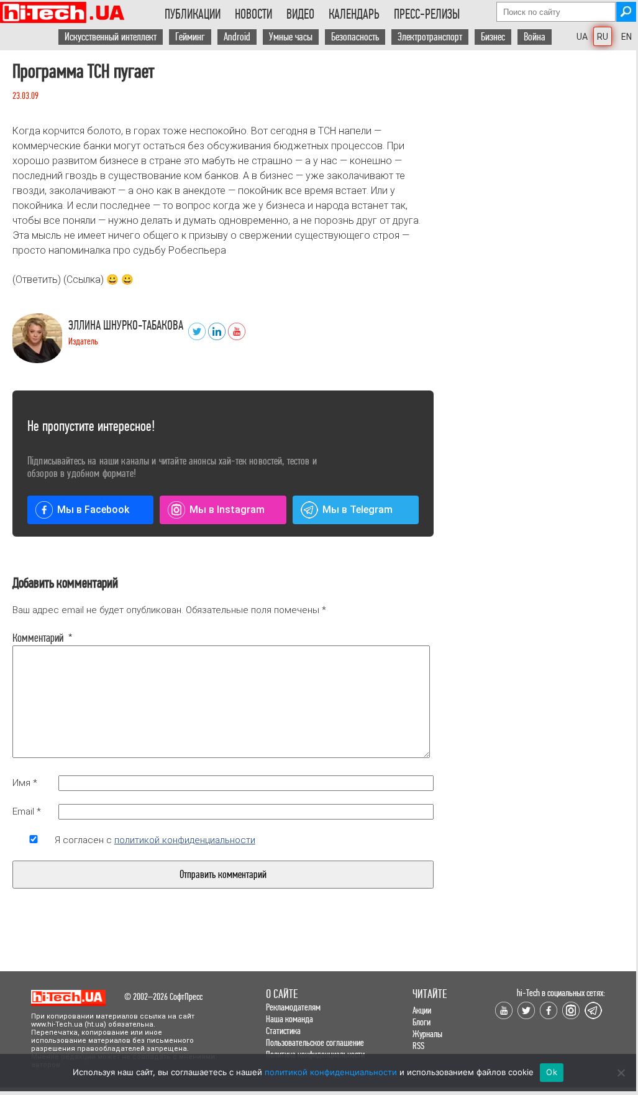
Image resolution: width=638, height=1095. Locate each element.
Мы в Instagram (227, 509)
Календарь (354, 14)
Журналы (427, 1034)
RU (602, 37)
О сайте (282, 994)
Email (26, 811)
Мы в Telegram (357, 509)
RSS (418, 1045)
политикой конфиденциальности (184, 840)
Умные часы (290, 37)
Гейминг (190, 37)
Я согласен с (155, 840)
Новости (253, 14)
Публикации (193, 14)
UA (582, 37)
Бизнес (493, 37)
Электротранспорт (430, 37)
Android (237, 37)
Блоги (421, 1022)
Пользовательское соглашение (315, 1042)
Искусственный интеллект (111, 37)
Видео (300, 14)
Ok (551, 1072)
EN (626, 37)
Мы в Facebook (93, 509)
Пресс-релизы (427, 14)
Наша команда (289, 1019)
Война (534, 37)
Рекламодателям (293, 1007)
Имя (24, 782)
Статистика (283, 1031)
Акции (421, 1010)
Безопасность (355, 37)
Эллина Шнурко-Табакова (125, 325)
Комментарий (33, 638)
